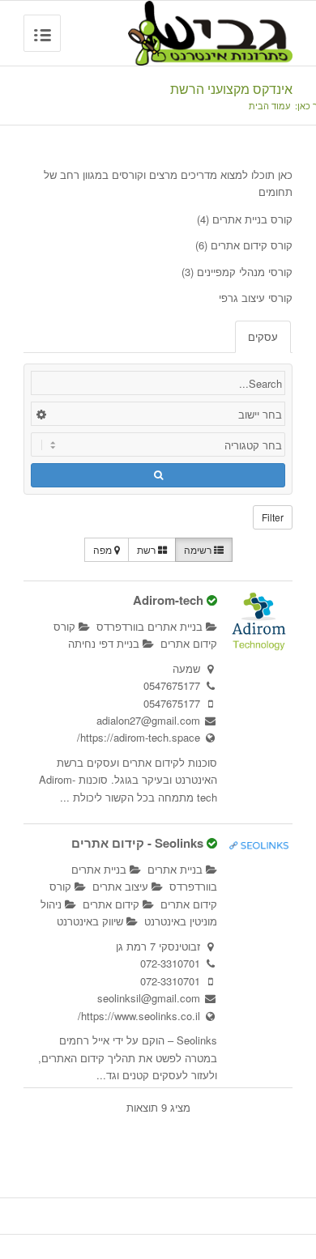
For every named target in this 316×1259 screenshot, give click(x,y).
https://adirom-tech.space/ (138, 737)
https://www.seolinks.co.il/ (139, 1015)
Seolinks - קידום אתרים (137, 843)
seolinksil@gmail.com (148, 998)
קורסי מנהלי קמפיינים (245, 271)
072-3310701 (170, 963)
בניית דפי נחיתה (105, 643)
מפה (103, 549)
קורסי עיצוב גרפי (256, 297)
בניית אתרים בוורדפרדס (151, 626)
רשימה (199, 549)
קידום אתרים (113, 904)
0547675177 (171, 685)
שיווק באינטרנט (91, 921)
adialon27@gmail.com (148, 720)
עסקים (263, 336)
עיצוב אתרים (122, 886)
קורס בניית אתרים (252, 219)
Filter (273, 517)
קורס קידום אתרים (252, 245)
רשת (147, 549)
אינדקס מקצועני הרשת (231, 88)
